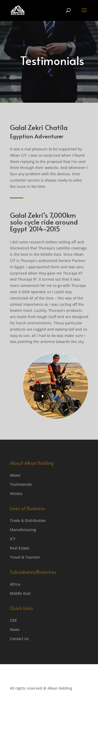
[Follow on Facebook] (63, 703)
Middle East (20, 593)
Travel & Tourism (25, 557)
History (16, 493)
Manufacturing (23, 529)
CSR (13, 620)
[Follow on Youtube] (84, 703)
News (15, 629)
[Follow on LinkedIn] (74, 703)
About (15, 475)
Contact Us (19, 638)
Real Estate (19, 547)
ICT (12, 538)
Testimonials (21, 484)
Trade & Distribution (28, 520)
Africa (15, 584)
